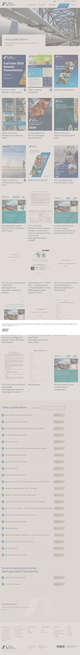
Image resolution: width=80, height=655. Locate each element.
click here (15, 325)
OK (3, 330)
